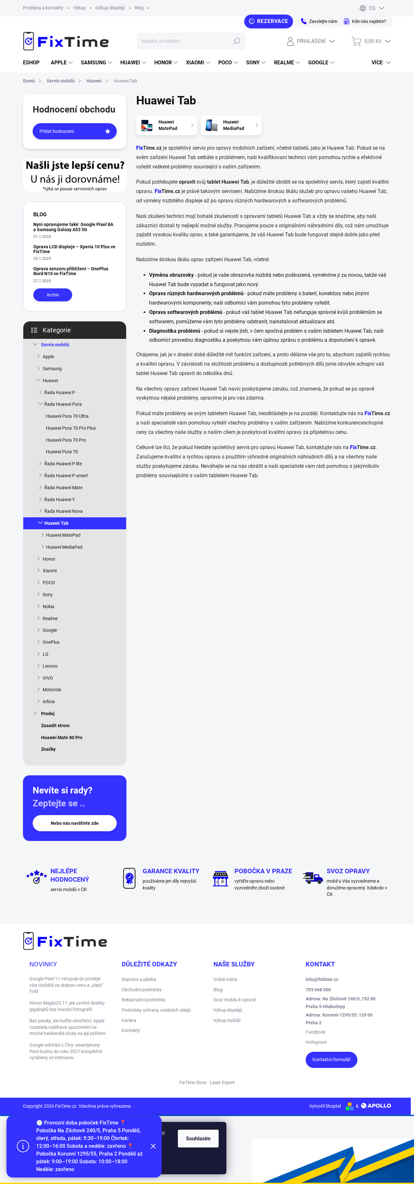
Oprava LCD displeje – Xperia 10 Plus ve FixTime (74, 249)
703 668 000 (318, 989)
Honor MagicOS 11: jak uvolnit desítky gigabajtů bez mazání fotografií (67, 1006)
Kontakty (131, 1030)
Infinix (49, 701)
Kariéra (129, 1020)
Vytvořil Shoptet (325, 1106)
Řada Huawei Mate (63, 487)
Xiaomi (50, 570)
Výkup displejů (227, 1010)
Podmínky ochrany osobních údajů (156, 1010)
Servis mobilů (55, 344)
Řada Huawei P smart (66, 475)
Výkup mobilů (227, 1020)
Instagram (316, 1042)
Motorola (52, 689)
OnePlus (51, 642)
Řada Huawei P (59, 392)
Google (50, 630)
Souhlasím (198, 1139)
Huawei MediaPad (64, 547)
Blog (139, 7)
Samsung (52, 368)
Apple (48, 356)
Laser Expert (222, 1082)
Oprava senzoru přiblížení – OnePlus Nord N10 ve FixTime (70, 271)
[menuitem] (33, 62)
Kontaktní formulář (331, 1059)
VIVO (48, 678)
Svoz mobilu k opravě (234, 999)
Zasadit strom (55, 725)
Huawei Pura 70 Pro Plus (71, 428)
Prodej (48, 713)
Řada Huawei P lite (63, 463)
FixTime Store (192, 1082)
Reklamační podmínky (144, 999)
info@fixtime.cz (322, 979)
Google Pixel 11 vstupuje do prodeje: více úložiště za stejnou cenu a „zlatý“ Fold (66, 985)
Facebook (315, 1032)
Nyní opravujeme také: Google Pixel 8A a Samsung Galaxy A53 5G (73, 227)
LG (46, 654)
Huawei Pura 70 (62, 451)
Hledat (237, 41)
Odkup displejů (110, 7)
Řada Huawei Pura (63, 404)
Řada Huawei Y (59, 499)
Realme (50, 618)
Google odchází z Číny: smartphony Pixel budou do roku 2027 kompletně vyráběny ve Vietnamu (65, 1051)
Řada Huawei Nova (63, 511)
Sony (48, 594)
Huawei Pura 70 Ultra (67, 416)
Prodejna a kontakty (43, 7)
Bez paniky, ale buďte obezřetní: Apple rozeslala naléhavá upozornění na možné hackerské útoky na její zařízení (67, 1027)
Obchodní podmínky (142, 989)
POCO (49, 582)
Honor (49, 559)
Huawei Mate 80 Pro (61, 737)
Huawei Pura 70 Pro (66, 440)
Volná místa (225, 979)
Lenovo (50, 666)
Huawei (50, 380)
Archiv (53, 294)
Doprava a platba (139, 979)
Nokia (48, 606)
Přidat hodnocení (56, 131)
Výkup (79, 7)
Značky (48, 749)
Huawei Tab (56, 523)
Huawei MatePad (63, 535)
